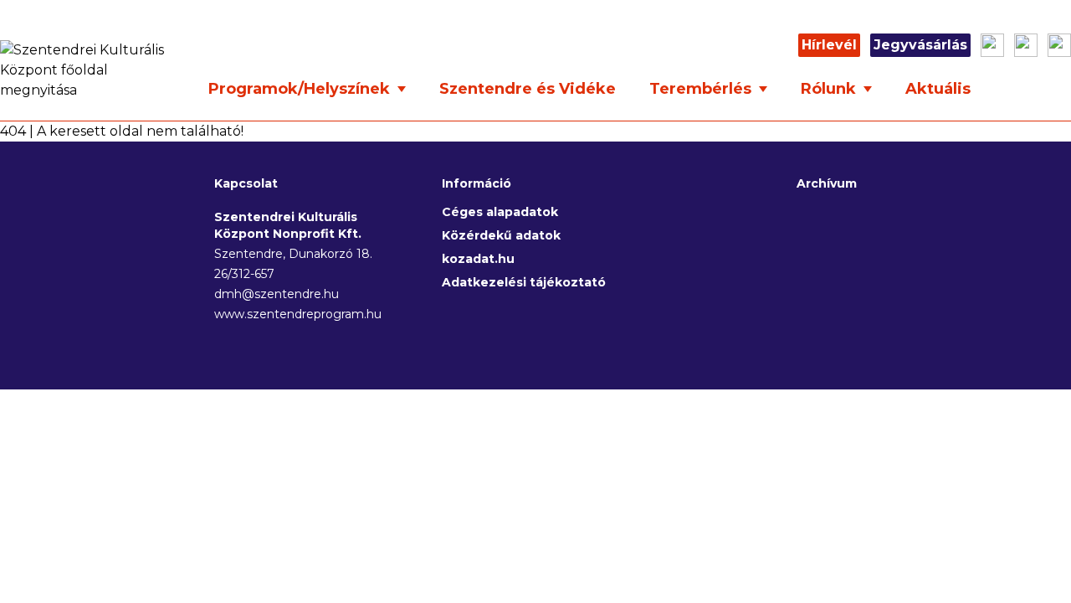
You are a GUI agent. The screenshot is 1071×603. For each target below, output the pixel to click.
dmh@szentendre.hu (276, 294)
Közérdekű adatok (501, 235)
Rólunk (830, 89)
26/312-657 (244, 273)
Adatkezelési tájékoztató (524, 282)
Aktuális (938, 89)
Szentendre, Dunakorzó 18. (293, 253)
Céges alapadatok (500, 211)
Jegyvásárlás (920, 45)
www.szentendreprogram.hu (294, 314)
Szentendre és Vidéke (527, 89)
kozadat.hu (478, 258)
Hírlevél (829, 45)
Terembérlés (702, 89)
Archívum (827, 183)
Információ (476, 183)
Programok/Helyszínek (301, 89)
